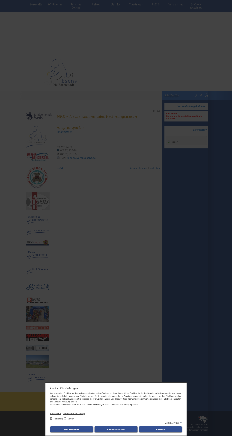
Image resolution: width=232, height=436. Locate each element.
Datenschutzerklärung (74, 413)
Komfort (70, 419)
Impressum (55, 413)
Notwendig (58, 419)
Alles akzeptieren (71, 429)
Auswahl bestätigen (116, 429)
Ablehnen (160, 429)
